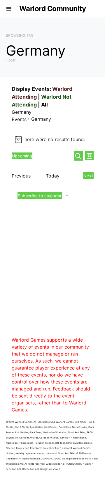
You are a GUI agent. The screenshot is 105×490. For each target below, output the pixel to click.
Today (53, 176)
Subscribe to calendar (40, 195)
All (44, 105)
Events (19, 119)
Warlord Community (52, 8)
